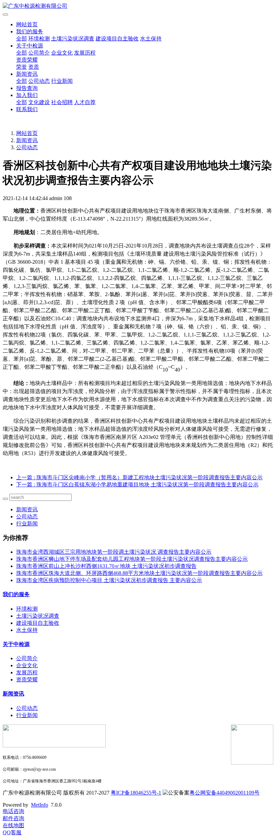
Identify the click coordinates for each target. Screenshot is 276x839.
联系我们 (27, 109)
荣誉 (21, 67)
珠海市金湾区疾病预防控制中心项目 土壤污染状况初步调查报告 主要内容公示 (109, 580)
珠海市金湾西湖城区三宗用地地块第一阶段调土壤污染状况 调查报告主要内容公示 (113, 552)
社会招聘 (62, 102)
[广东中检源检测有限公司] (138, 6)
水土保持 (151, 38)
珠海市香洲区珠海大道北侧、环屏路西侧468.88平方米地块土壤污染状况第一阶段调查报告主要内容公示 (139, 573)
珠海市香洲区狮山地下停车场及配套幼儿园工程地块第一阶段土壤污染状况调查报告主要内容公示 (132, 559)
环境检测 (39, 38)
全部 (21, 38)
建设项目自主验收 (117, 38)
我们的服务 (29, 31)
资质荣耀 (27, 60)
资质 (33, 67)
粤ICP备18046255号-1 (136, 793)
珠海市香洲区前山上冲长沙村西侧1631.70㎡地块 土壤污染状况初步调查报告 (106, 566)
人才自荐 (85, 102)
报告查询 (27, 88)
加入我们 (27, 95)
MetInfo (39, 805)
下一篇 (137, 484)
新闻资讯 (27, 74)
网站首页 (27, 24)
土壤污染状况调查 (72, 38)
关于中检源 (29, 46)
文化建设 (39, 102)
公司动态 (39, 81)
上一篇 (139, 477)
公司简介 (39, 53)
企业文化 (62, 53)
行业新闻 (62, 81)
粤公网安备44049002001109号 (224, 793)
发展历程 (85, 53)
